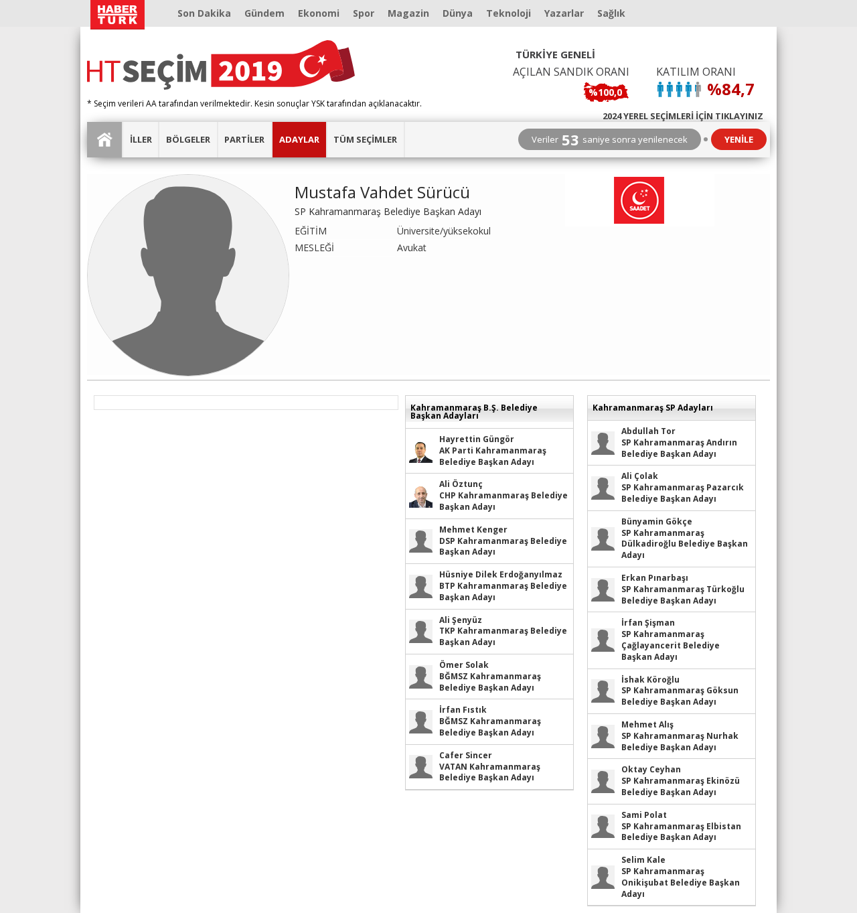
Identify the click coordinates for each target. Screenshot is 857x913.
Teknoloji (508, 13)
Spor (363, 13)
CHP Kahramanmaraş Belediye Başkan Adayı (503, 495)
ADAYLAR (299, 139)
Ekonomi (318, 13)
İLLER (141, 139)
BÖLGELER (188, 139)
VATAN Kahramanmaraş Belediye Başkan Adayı (489, 767)
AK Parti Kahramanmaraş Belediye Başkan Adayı (492, 450)
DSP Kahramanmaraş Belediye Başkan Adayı (503, 541)
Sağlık (611, 13)
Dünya (458, 13)
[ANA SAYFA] (105, 139)
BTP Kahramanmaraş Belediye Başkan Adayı (503, 586)
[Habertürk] (117, 14)
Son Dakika (204, 13)
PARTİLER (244, 139)
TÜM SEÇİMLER (365, 139)
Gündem (264, 13)
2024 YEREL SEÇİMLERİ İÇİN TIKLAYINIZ (683, 115)
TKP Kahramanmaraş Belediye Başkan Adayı (503, 631)
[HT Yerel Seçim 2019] (221, 65)
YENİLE (738, 139)
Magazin (408, 13)
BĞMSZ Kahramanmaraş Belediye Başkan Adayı (490, 676)
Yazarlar (564, 13)
